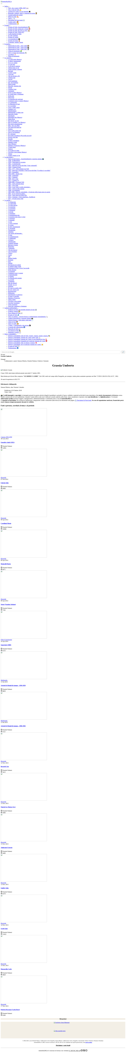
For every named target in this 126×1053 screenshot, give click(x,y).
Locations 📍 (12, 54)
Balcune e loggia (13, 245)
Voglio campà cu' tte (14, 155)
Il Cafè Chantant (13, 35)
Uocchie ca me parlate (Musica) (17, 152)
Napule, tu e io (12, 285)
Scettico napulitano (13, 140)
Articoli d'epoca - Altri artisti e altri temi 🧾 (20, 320)
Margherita (11, 116)
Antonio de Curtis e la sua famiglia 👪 (19, 11)
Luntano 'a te (12, 109)
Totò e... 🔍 (11, 18)
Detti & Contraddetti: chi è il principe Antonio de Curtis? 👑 (25, 344)
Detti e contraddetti (9, 334)
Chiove (10, 253)
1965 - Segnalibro (13, 172)
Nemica (10, 129)
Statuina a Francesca (14, 298)
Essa (9, 261)
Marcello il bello (13, 114)
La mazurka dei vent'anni (15, 99)
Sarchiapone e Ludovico (15, 294)
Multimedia (4, 680)
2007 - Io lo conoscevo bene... (17, 193)
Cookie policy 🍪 (13, 22)
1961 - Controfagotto (14, 164)
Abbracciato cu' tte (13, 68)
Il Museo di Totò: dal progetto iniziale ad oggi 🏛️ (22, 309)
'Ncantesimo (11, 230)
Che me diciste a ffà (14, 76)
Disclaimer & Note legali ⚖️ (16, 20)
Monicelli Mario (6, 564)
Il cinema (7, 44)
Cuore (10, 255)
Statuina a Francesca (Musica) (17, 145)
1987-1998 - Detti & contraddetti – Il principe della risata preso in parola (29, 192)
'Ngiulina (10, 232)
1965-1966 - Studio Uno (15, 174)
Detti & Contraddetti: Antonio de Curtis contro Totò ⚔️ (24, 337)
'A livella (10, 212)
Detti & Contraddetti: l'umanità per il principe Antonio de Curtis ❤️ (27, 341)
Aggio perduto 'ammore (15, 69)
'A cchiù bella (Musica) (15, 59)
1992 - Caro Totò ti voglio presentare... (19, 187)
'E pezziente (11, 228)
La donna (11, 276)
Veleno (10, 154)
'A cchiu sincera (12, 205)
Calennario (11, 248)
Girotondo (11, 91)
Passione (10, 286)
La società (11, 280)
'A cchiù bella (12, 203)
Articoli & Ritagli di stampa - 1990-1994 (13, 726)
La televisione (8, 157)
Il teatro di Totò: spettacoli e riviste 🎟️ (19, 29)
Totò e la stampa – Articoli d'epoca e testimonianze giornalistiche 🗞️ (28, 316)
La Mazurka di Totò (14, 104)
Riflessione (11, 293)
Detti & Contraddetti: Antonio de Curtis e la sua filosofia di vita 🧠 (27, 339)
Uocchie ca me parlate (14, 301)
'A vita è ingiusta (13, 223)
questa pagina (88, 1042)
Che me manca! (12, 250)
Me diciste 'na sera (13, 121)
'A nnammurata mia (13, 215)
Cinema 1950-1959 (6, 437)
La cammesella (12, 102)
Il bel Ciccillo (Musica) (14, 92)
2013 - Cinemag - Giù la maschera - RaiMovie (21, 197)
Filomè (10, 87)
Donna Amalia (12, 258)
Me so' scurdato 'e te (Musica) (16, 122)
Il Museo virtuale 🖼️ (14, 311)
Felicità (10, 263)
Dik (9, 256)
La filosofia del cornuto (15, 278)
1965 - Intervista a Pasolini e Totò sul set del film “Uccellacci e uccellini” (29, 170)
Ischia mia (11, 96)
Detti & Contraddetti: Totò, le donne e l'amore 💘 (22, 343)
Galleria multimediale (10, 308)
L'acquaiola (11, 271)
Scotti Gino (4, 928)
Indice (6, 6)
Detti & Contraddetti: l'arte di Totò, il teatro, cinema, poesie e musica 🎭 (29, 336)
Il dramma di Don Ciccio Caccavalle (18, 268)
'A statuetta (11, 220)
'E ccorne (11, 225)
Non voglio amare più (14, 130)
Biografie (3, 477)
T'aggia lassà (12, 147)
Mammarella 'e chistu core (15, 112)
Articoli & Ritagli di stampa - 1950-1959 (13, 685)
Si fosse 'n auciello (13, 296)
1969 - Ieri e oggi (13, 179)
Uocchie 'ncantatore (14, 303)
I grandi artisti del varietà (15, 15)
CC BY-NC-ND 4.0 (74, 1050)
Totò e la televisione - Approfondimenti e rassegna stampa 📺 (26, 159)
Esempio (10, 260)
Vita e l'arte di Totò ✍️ (14, 10)
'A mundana (11, 213)
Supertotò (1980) (6, 645)
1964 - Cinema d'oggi (14, 167)
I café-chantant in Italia (14, 34)
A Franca (10, 240)
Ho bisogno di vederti (14, 265)
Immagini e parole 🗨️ (14, 332)
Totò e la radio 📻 (13, 323)
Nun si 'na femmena (14, 132)
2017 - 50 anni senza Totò (15, 198)
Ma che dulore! (12, 283)
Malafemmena (12, 111)
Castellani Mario (6, 523)
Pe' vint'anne (11, 134)
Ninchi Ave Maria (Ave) (8, 807)
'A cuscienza (11, 208)
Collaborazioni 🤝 (13, 23)
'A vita (10, 222)
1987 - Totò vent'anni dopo (16, 184)
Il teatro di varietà (13, 37)
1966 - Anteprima (13, 175)
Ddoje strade (11, 84)
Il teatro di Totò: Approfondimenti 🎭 (19, 27)
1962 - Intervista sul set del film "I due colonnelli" (22, 165)
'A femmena (11, 210)
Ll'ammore (11, 281)
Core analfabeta (12, 81)
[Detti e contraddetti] (16, 334)
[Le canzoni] (11, 58)
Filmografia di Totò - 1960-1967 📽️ (18, 49)
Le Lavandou (12, 106)
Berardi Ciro (5, 766)
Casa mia (10, 74)
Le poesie (7, 200)
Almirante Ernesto (6, 847)
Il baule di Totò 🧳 (13, 315)
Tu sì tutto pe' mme (13, 150)
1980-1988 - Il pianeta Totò (16, 182)
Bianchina (11, 246)
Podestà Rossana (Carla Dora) (10, 1009)
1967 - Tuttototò (13, 177)
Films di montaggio (13, 56)
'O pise (10, 235)
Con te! (10, 79)
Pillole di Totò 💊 (13, 16)
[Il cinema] (10, 44)
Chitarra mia (11, 77)
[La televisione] (13, 157)
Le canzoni (7, 58)
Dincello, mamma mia (14, 86)
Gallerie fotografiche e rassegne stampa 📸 (20, 318)
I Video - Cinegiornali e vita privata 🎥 (19, 325)
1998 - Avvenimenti (14, 190)
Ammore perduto (13, 243)
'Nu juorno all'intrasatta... (15, 233)
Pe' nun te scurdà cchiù (14, 288)
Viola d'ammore (12, 304)
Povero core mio (13, 137)
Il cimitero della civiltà (14, 266)
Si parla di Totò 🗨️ (13, 346)
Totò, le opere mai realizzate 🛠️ (17, 53)
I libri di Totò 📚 (13, 322)
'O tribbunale (12, 238)
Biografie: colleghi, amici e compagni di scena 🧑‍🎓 (22, 13)
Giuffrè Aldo (5, 888)
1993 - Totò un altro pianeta (16, 188)
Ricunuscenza (12, 291)
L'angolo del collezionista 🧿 (16, 327)
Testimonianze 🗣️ (13, 348)
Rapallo (10, 139)
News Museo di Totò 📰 (15, 313)
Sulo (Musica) (12, 144)
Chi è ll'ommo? (12, 251)
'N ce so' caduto (12, 63)
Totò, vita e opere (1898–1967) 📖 (18, 8)
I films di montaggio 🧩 (15, 51)
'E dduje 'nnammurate (14, 61)
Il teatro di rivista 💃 (14, 40)
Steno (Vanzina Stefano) (8, 604)
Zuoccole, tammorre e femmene (17, 306)
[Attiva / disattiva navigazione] (1, 3)
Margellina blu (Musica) (15, 117)
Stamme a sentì (12, 142)
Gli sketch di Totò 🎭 (14, 330)
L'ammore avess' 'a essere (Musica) (18, 101)
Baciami (10, 71)
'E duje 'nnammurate (14, 227)
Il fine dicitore (12, 270)
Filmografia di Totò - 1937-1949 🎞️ (18, 46)
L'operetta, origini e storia (15, 42)
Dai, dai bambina (13, 82)
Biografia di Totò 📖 (14, 329)
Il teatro (6, 25)
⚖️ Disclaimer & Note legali (83, 400)
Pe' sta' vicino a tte (13, 289)
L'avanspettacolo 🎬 (14, 39)
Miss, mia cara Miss (14, 125)
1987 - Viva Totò (13, 185)
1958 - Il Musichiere (14, 160)
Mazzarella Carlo (6, 969)
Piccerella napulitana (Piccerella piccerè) (20, 135)
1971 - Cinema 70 (13, 180)
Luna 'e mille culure (14, 107)
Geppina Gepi (12, 89)
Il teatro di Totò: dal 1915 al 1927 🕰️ (19, 30)
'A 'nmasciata (12, 202)
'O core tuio (11, 64)
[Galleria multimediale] (17, 308)
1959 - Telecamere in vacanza (16, 162)
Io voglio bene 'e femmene (16, 94)
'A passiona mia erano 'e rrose (16, 217)
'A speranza (11, 218)
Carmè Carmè (12, 72)
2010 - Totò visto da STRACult (17, 195)
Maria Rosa (11, 119)
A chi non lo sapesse (14, 66)
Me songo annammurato (15, 124)
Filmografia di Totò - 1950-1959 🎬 (18, 47)
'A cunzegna (11, 207)
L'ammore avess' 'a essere (15, 273)
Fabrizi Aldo (5, 483)
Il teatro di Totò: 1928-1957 (16, 32)
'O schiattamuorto (13, 236)
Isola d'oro (11, 97)
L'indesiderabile (12, 275)
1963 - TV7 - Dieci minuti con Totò (18, 169)
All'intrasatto (11, 241)
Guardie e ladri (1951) (7, 442)
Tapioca (10, 149)
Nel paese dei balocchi (14, 127)
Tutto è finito (12, 299)
